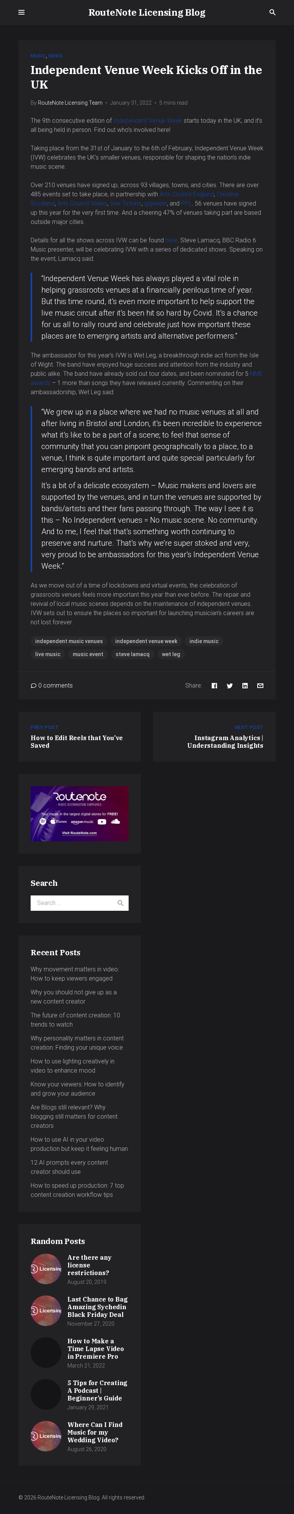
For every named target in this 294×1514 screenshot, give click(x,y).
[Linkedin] (245, 685)
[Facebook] (214, 685)
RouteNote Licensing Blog (147, 12)
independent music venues (69, 641)
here (171, 240)
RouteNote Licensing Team (70, 103)
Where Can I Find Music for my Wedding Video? (94, 1432)
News (55, 56)
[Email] (260, 685)
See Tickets (126, 203)
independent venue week (146, 641)
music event (88, 654)
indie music (204, 641)
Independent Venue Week (147, 120)
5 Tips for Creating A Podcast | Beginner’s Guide (97, 1390)
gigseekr (155, 203)
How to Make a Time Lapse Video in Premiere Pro (95, 1348)
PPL (186, 203)
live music (47, 654)
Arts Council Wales (82, 203)
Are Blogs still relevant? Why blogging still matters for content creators (74, 1116)
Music (38, 56)
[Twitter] (230, 685)
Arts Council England (187, 194)
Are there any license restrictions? (89, 1265)
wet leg (171, 654)
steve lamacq (133, 654)
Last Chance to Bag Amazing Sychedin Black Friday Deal (97, 1306)
